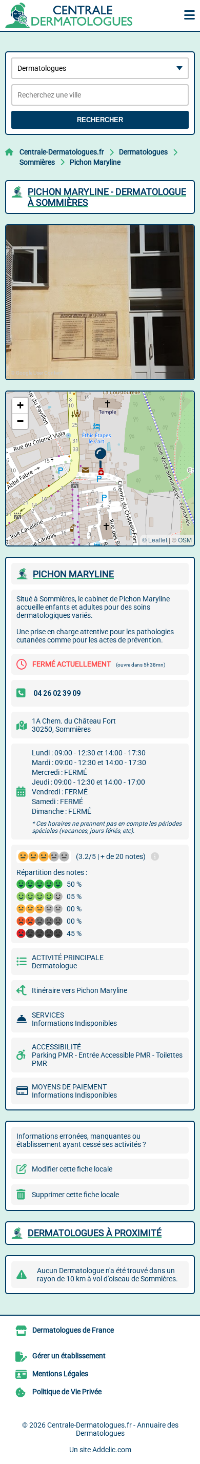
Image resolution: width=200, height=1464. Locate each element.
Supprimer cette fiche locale (75, 1194)
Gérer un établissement (69, 1356)
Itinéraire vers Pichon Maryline (79, 990)
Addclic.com (111, 1450)
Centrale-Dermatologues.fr (61, 152)
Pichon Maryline (95, 162)
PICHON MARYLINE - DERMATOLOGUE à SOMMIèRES (107, 197)
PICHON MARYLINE (73, 574)
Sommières (37, 162)
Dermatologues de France (73, 1330)
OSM (185, 539)
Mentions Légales (60, 1374)
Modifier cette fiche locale (72, 1169)
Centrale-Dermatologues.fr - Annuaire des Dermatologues (112, 1429)
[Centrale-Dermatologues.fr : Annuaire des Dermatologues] (69, 15)
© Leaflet (154, 539)
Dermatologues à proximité (95, 1232)
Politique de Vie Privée (67, 1392)
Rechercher (100, 120)
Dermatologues (143, 152)
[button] (100, 458)
